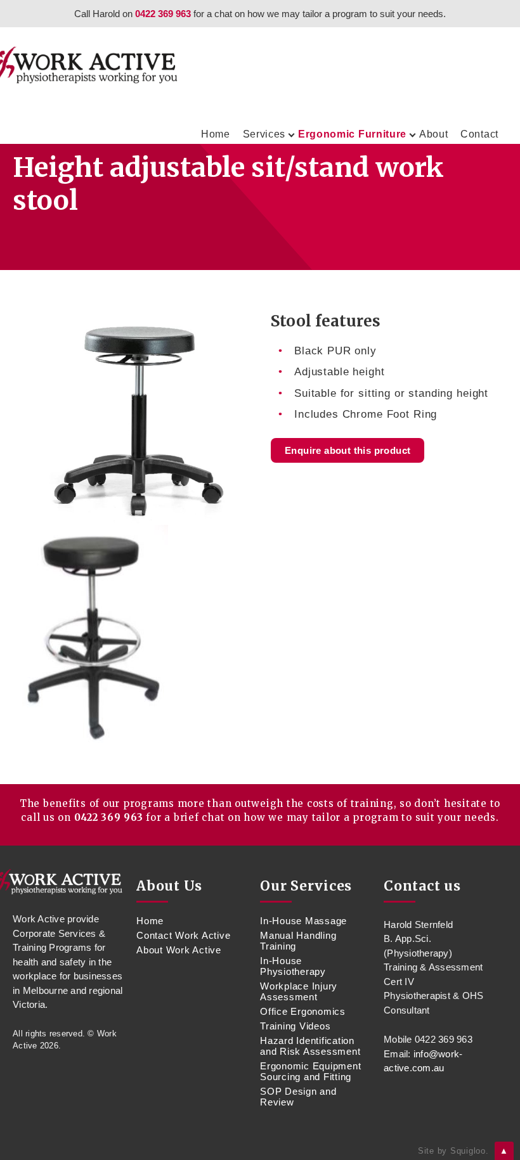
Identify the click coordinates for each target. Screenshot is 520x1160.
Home (215, 134)
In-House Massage (303, 920)
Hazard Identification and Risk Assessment (310, 1046)
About (433, 134)
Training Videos (295, 1026)
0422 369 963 (163, 13)
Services (264, 134)
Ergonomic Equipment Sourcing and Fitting (310, 1071)
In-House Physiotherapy (293, 966)
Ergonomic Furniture (352, 134)
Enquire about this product (347, 450)
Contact (479, 134)
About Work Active (178, 949)
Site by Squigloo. (453, 1151)
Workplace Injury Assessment (298, 991)
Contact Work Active (183, 935)
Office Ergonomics (303, 1011)
